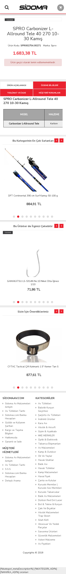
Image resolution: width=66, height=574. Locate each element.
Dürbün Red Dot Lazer (50, 500)
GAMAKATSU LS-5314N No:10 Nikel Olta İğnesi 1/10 (33, 283)
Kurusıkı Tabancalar (48, 492)
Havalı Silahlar (46, 460)
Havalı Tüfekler (46, 468)
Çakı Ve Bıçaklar (47, 508)
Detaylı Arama (12, 480)
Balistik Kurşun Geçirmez (46, 409)
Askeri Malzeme (46, 539)
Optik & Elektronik (48, 439)
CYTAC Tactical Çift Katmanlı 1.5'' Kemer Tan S (33, 366)
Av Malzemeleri (46, 447)
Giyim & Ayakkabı (47, 431)
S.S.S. (8, 469)
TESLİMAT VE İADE (16, 92)
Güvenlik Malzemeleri (49, 535)
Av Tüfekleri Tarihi (15, 411)
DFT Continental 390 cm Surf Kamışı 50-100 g (33, 195)
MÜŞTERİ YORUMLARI (49, 92)
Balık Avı (42, 464)
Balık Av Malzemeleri (49, 496)
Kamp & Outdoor (47, 451)
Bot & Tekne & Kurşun (50, 504)
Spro (54, 45)
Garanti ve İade (13, 441)
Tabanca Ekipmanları (49, 443)
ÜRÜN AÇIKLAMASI (16, 85)
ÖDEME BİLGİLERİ (49, 85)
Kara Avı (42, 423)
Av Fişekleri (44, 543)
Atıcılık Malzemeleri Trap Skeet (48, 514)
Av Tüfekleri (44, 403)
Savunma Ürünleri (47, 531)
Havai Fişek (44, 476)
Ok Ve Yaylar (45, 456)
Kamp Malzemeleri (48, 472)
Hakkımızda (11, 437)
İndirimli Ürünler (46, 419)
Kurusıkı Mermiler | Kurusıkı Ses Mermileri (50, 486)
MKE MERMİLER (46, 435)
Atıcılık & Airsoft (47, 427)
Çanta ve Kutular (47, 480)
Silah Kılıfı (43, 520)
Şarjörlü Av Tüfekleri (49, 415)
